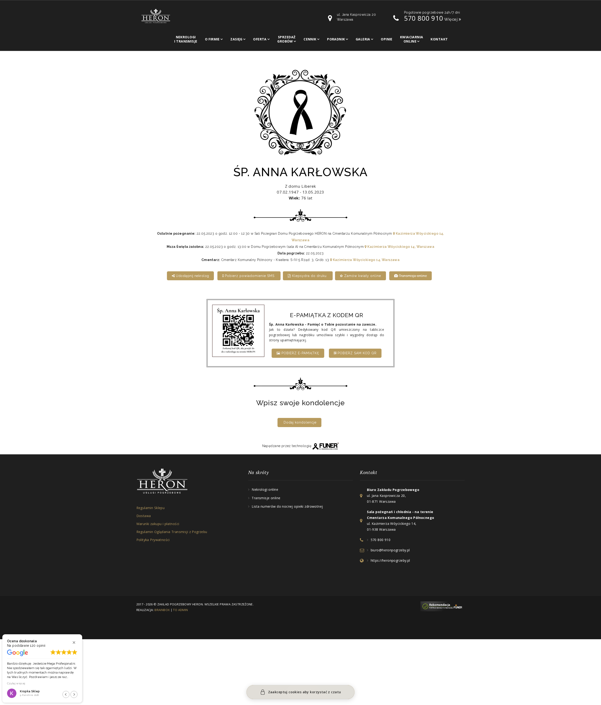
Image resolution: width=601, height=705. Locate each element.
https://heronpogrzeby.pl (390, 560)
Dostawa (143, 516)
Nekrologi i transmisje (185, 39)
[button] (73, 642)
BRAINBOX (162, 610)
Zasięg (236, 39)
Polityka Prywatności (153, 540)
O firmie (212, 39)
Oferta (260, 39)
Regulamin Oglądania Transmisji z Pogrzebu (171, 532)
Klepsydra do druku (309, 276)
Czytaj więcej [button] (15, 683)
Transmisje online (266, 498)
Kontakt (439, 39)
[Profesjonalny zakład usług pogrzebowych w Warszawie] (155, 16)
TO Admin (180, 610)
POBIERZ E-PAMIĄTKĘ (299, 353)
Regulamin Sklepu (150, 508)
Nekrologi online (265, 489)
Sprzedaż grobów (286, 39)
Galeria (363, 39)
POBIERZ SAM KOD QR (356, 353)
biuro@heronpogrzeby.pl (390, 550)
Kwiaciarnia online (411, 39)
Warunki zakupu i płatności (157, 524)
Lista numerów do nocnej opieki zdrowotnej (287, 506)
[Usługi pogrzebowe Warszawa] (442, 606)
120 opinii (37, 645)
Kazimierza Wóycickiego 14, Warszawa (400, 247)
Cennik (310, 39)
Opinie (387, 39)
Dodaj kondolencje (300, 422)
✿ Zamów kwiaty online (360, 276)
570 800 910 (423, 18)
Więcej (451, 19)
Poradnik (336, 39)
